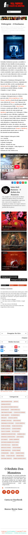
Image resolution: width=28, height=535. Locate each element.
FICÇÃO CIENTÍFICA (20, 423)
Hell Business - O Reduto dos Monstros (15, 533)
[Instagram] (13, 492)
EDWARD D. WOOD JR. (6, 420)
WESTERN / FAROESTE (6, 458)
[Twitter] (8, 492)
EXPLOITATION (16, 420)
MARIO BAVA (15, 444)
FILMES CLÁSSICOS (6, 32)
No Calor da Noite (7, 227)
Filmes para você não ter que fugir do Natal (12, 246)
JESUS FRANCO (20, 436)
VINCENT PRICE (20, 455)
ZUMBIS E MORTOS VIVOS (20, 458)
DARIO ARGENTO (5, 415)
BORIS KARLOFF (5, 409)
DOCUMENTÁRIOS (15, 415)
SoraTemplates (11, 531)
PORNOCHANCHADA (5, 450)
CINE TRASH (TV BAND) (6, 412)
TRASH (3, 455)
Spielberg (8, 100)
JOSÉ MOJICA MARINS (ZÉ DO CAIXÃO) (10, 442)
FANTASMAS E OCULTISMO (8, 30)
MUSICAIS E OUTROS (6, 447)
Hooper (13, 102)
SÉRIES (12, 453)
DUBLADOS (20, 28)
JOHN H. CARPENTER (14, 439)
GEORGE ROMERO (16, 428)
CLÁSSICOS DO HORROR (11, 28)
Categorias (23, 355)
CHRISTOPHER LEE (15, 409)
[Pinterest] (17, 492)
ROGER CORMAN (16, 450)
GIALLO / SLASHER (5, 431)
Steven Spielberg (5, 86)
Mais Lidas (5, 355)
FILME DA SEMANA (20, 30)
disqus (12, 285)
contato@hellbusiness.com (12, 487)
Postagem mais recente (9, 277)
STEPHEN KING (4, 453)
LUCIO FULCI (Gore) (5, 444)
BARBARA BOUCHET (5, 404)
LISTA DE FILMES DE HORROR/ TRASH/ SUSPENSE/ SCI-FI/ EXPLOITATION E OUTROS (7, 373)
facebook (21, 285)
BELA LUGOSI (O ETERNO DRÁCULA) (9, 407)
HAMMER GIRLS (21, 434)
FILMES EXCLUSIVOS (17, 426)
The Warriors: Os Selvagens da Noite (7, 391)
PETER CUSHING (16, 447)
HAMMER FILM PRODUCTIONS (8, 434)
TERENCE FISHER (20, 453)
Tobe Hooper (21, 86)
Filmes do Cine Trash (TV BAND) (20, 391)
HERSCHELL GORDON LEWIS (8, 436)
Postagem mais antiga (18, 280)
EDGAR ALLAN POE (12, 417)
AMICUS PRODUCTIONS (6, 401)
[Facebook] (4, 492)
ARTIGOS (16, 401)
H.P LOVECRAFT (15, 431)
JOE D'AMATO (4, 439)
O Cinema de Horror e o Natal (10, 266)
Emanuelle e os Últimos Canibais (20, 373)
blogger (3, 285)
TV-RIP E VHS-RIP (10, 455)
